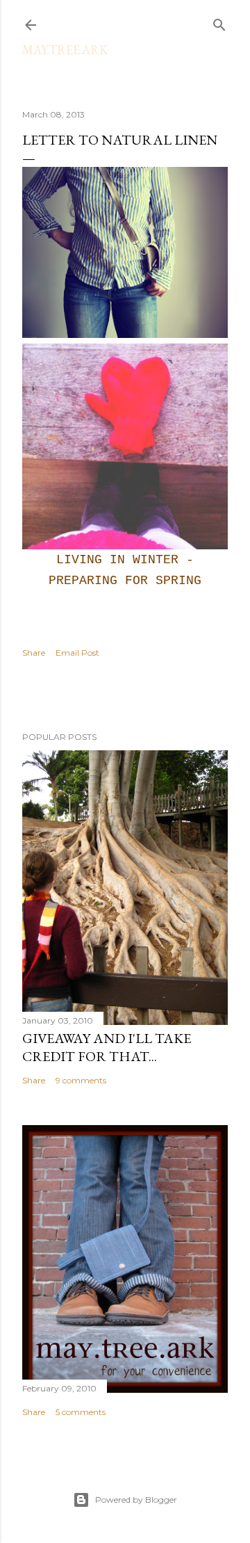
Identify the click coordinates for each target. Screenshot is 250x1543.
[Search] (219, 21)
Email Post (77, 652)
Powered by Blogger (136, 1499)
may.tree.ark (65, 50)
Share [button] (33, 652)
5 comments (81, 1412)
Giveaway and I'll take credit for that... (106, 1047)
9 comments (81, 1080)
